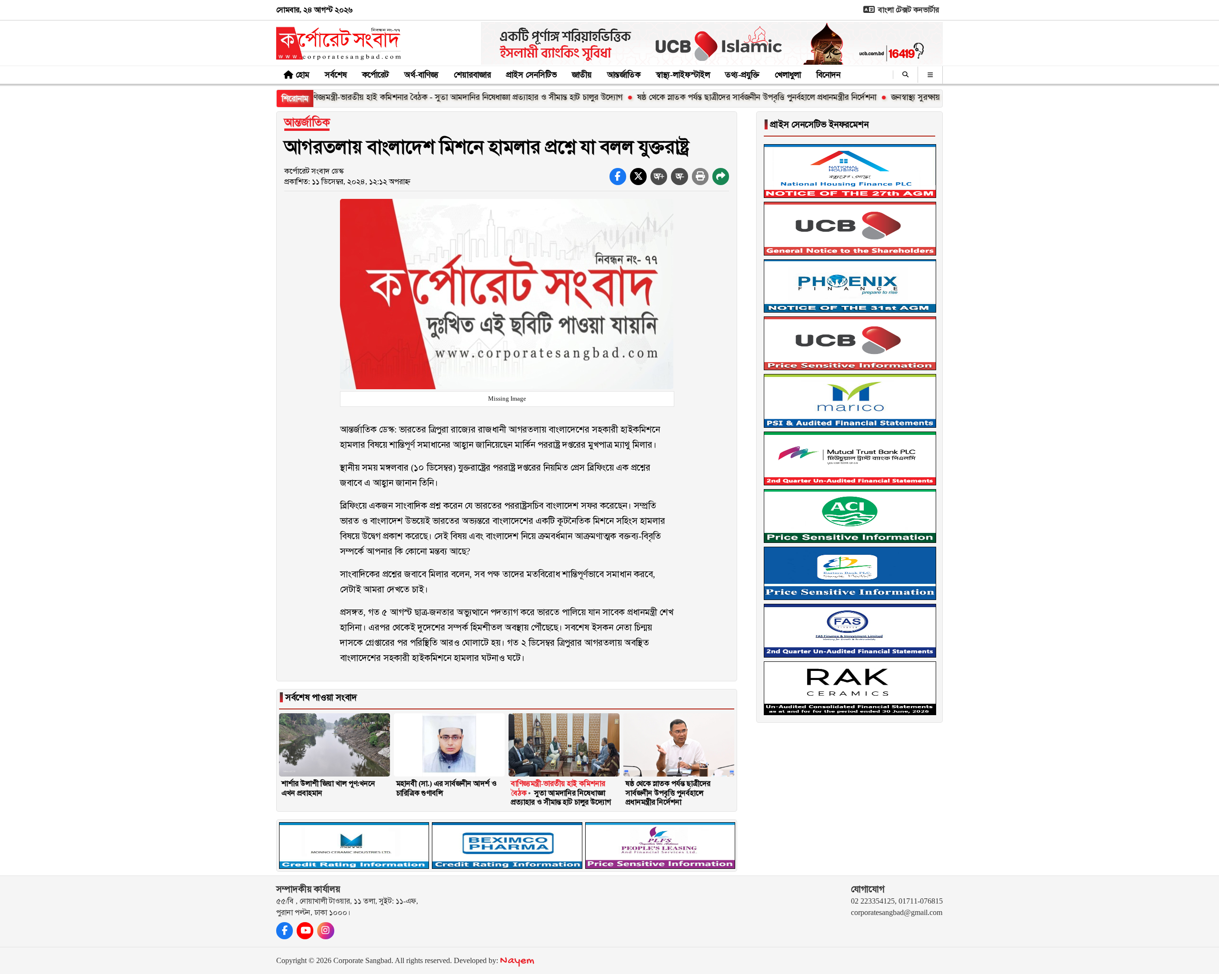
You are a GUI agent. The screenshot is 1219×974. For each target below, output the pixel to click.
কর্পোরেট (375, 74)
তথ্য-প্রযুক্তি (742, 74)
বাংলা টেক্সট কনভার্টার (907, 10)
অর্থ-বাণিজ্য (421, 74)
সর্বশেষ (336, 74)
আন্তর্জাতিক (623, 74)
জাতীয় (582, 74)
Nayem (517, 961)
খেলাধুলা (788, 74)
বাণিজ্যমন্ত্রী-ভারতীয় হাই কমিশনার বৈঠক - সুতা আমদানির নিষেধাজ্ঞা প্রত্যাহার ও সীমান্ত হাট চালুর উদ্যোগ (422, 97)
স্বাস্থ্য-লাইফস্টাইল (683, 74)
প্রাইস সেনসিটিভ (531, 74)
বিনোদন (828, 74)
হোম (303, 74)
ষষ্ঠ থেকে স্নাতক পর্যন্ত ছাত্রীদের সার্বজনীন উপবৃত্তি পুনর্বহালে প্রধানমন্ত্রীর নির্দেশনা (715, 97)
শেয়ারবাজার (472, 74)
